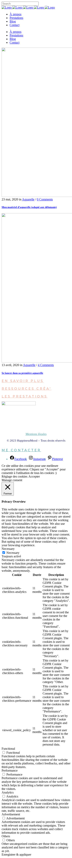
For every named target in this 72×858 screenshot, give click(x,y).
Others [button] (6, 836)
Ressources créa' (26, 389)
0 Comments (45, 199)
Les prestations (24, 396)
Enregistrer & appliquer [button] (16, 854)
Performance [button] (10, 770)
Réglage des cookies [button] (14, 476)
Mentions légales (36, 434)
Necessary (12, 552)
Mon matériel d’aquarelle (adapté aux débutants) (29, 207)
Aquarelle (28, 199)
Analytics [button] (8, 792)
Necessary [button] (8, 548)
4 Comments (46, 365)
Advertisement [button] (11, 814)
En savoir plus (23, 381)
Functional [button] (8, 748)
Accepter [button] (34, 476)
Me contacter (21, 450)
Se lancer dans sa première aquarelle (22, 372)
